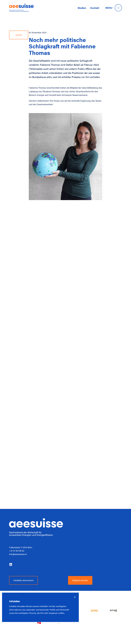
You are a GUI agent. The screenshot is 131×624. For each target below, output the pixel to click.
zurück (18, 34)
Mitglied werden (80, 580)
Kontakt (94, 8)
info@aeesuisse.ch (18, 554)
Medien (82, 8)
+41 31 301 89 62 (16, 550)
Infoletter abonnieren (23, 580)
